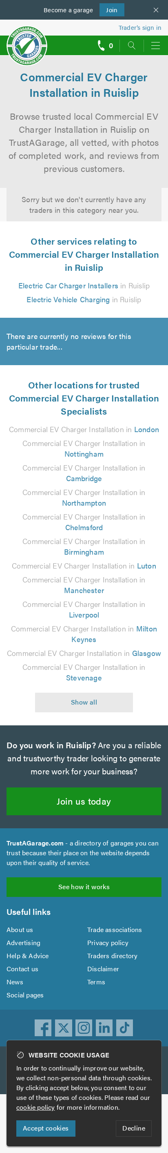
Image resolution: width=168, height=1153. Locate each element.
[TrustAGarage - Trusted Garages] (27, 40)
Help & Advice (28, 955)
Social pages (25, 994)
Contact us (22, 968)
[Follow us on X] (63, 1028)
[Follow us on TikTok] (124, 1028)
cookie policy (35, 1107)
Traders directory (112, 955)
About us (20, 929)
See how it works (84, 886)
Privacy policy (107, 942)
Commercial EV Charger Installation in (84, 429)
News (15, 981)
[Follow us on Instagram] (84, 1028)
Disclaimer (103, 968)
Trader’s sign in (140, 27)
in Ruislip (84, 285)
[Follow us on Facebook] (43, 1028)
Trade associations (114, 929)
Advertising (23, 942)
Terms (96, 981)
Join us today (84, 800)
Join (108, 9)
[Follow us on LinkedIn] (104, 1028)
